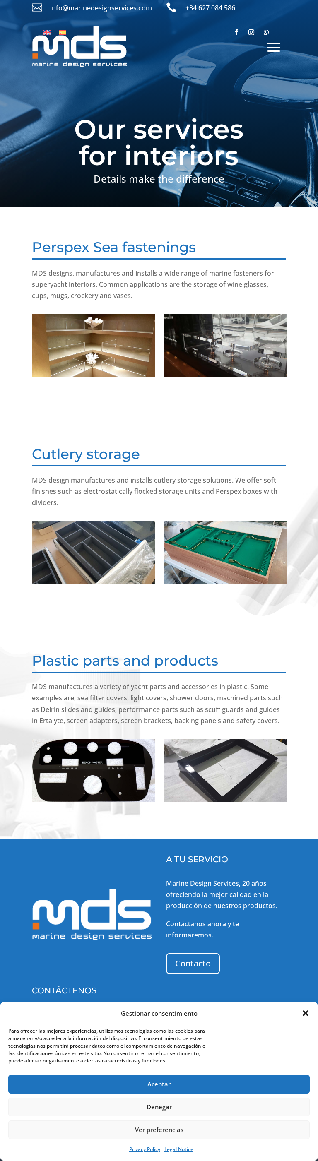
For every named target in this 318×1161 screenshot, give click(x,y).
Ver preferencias (159, 1129)
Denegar (159, 1107)
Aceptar (159, 1084)
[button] (305, 1013)
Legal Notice (178, 1149)
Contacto (193, 963)
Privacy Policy (144, 1149)
